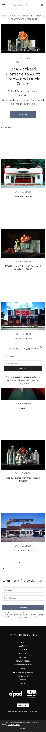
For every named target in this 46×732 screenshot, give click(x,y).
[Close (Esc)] (41, 347)
